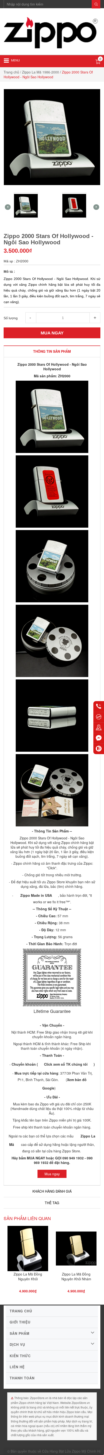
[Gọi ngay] (98, 706)
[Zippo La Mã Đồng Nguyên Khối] (27, 1249)
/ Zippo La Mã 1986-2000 (39, 72)
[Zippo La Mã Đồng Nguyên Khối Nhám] (76, 1249)
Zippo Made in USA (36, 895)
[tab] (52, 351)
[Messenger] (98, 738)
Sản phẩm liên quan (27, 1218)
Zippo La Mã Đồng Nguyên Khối (28, 1276)
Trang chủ (11, 72)
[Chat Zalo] (98, 749)
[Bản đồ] (98, 727)
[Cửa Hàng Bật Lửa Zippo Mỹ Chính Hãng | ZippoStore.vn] (52, 33)
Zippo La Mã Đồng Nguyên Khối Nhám (76, 1276)
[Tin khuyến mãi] (98, 717)
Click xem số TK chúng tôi (66, 1064)
